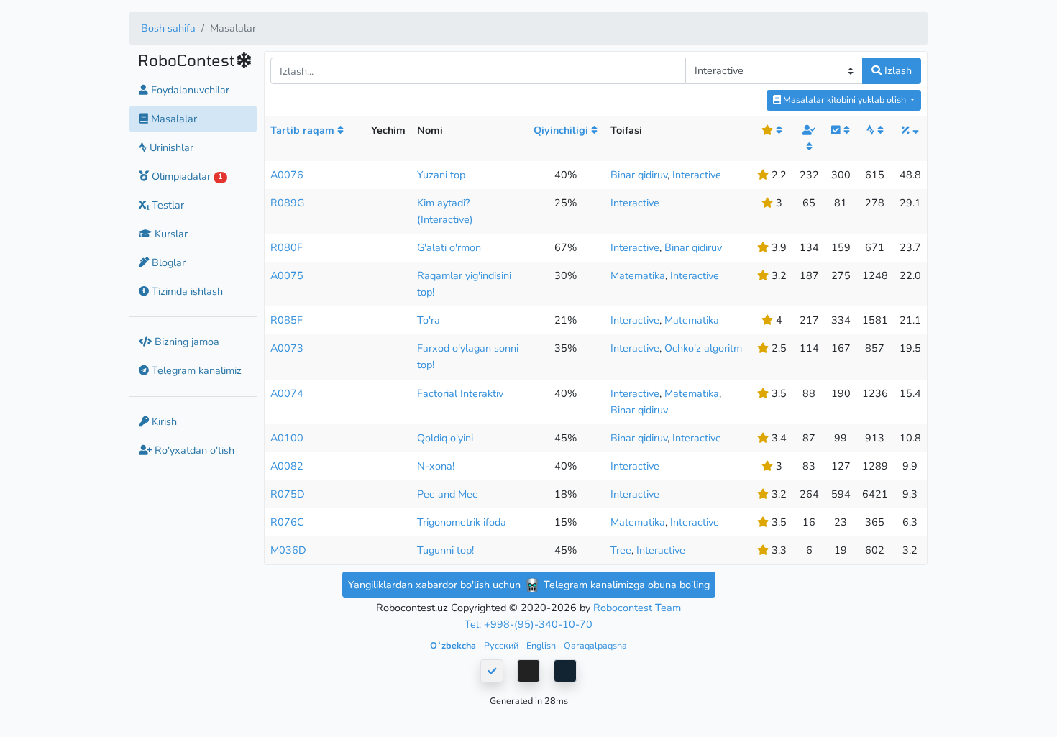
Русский (502, 645)
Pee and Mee (447, 494)
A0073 (286, 348)
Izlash (897, 70)
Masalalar (172, 118)
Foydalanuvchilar (188, 90)
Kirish (163, 421)
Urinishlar (170, 147)
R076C (287, 522)
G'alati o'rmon (449, 247)
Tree (620, 550)
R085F (286, 320)
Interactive (696, 175)
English (542, 645)
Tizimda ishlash (186, 291)
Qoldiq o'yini (445, 438)
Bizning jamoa (185, 341)
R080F (286, 247)
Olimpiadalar (185, 176)
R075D (287, 494)
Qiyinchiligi (562, 130)
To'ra (428, 320)
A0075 (286, 275)
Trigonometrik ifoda (461, 522)
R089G (287, 203)
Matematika (637, 275)
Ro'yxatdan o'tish (193, 450)
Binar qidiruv (638, 175)
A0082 (286, 466)
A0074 (286, 393)
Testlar (166, 205)
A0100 (286, 438)
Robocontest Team (637, 607)
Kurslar (170, 233)
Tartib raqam (303, 130)
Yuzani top (441, 175)
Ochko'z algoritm (703, 348)
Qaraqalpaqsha (595, 645)
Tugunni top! (445, 550)
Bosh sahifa (168, 28)
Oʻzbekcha (454, 645)
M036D (288, 550)
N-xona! (435, 466)
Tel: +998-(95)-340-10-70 (528, 624)
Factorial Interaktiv (460, 393)
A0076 (286, 175)
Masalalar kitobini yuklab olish (844, 99)
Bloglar (167, 262)
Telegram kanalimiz (195, 371)
